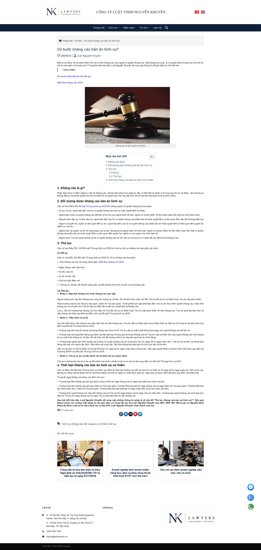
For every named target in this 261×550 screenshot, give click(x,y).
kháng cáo (77, 424)
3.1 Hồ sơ (114, 172)
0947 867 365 (54, 531)
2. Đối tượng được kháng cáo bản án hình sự (129, 165)
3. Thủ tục (111, 169)
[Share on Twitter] (126, 414)
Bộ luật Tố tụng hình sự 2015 (93, 206)
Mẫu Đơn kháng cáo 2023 (70, 82)
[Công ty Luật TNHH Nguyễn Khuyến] (62, 12)
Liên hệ (157, 27)
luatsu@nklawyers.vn (57, 536)
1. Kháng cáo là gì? (115, 161)
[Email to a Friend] (130, 414)
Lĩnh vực (113, 27)
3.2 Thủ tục (115, 176)
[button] (150, 157)
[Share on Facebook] (121, 414)
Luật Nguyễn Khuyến (89, 55)
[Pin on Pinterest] (135, 414)
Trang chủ (99, 27)
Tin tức (144, 27)
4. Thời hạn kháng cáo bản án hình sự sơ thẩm (130, 180)
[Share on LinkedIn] (140, 414)
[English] (203, 12)
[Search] (166, 27)
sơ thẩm (103, 424)
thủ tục (112, 424)
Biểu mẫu (129, 27)
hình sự (66, 424)
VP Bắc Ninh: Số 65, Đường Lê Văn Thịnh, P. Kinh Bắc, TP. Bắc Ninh (69, 524)
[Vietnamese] (197, 12)
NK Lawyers (90, 424)
